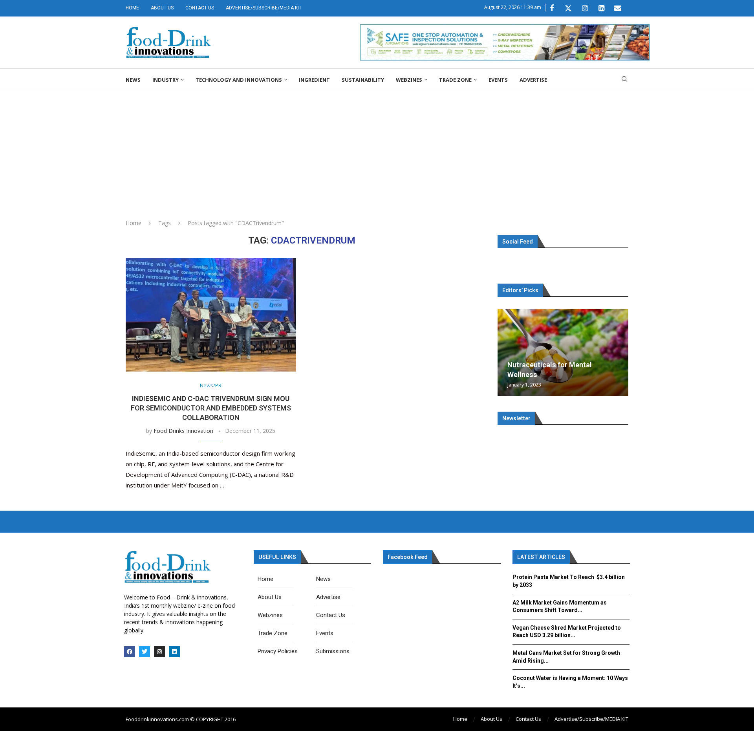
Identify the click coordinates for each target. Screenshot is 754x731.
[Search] (624, 80)
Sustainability (363, 79)
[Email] (617, 8)
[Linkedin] (601, 8)
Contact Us (199, 8)
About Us (162, 8)
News (133, 79)
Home (132, 8)
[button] (504, 352)
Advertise (533, 79)
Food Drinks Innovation (183, 430)
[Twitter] (568, 8)
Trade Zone (455, 79)
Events (498, 79)
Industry (165, 79)
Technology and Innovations (239, 79)
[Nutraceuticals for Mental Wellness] (563, 352)
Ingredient (314, 79)
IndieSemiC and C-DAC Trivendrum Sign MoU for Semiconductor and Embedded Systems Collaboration (211, 408)
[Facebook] (551, 8)
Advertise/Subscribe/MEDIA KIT (264, 8)
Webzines (409, 79)
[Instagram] (584, 8)
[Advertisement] (377, 150)
